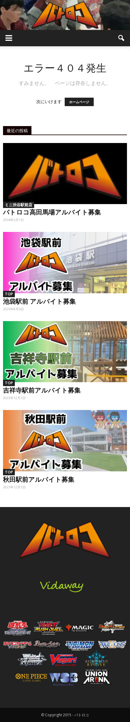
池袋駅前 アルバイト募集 (39, 301)
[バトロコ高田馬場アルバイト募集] (65, 173)
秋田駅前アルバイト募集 (38, 479)
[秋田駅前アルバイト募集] (65, 440)
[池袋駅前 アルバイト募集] (65, 262)
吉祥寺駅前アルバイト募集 (42, 389)
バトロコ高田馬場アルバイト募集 (52, 211)
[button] (121, 38)
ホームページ (79, 102)
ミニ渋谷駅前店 (18, 204)
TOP (9, 294)
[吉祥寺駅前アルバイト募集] (65, 351)
